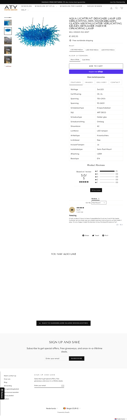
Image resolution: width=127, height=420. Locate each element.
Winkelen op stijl (45, 6)
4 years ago (79, 212)
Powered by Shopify (63, 412)
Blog (5, 382)
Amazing (72, 215)
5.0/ (84, 177)
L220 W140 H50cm (108, 50)
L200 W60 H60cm (92, 50)
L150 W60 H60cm (77, 50)
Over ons (7, 379)
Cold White (86, 60)
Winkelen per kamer (71, 6)
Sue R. (78, 210)
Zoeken (6, 399)
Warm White (75, 59)
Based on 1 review (83, 171)
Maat (72, 46)
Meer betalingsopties (96, 77)
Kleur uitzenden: (79, 56)
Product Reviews (96, 165)
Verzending (8, 386)
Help (24, 10)
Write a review (96, 190)
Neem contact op (10, 376)
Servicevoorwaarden (11, 392)
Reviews (2, 395)
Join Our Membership (117, 2)
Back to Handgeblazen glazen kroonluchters (65, 323)
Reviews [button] (94, 198)
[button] (118, 225)
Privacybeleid (9, 395)
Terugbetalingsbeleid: (11, 389)
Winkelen (26, 6)
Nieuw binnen (94, 6)
